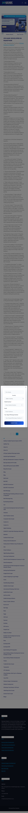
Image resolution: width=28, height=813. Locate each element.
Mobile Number (7, 402)
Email (5, 408)
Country (14, 395)
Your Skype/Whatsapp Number (11, 415)
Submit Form (14, 423)
